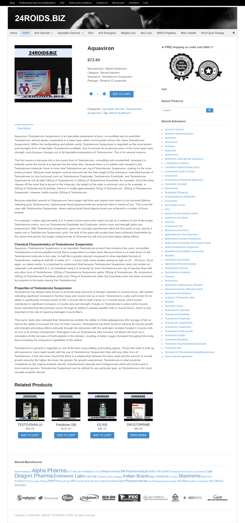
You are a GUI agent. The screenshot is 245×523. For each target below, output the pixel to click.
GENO (110, 477)
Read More (138, 435)
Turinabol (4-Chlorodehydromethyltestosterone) (189, 352)
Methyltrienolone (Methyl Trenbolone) (184, 251)
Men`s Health (188, 33)
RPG (73, 481)
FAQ (62, 3)
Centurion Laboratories (194, 471)
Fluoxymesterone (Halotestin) (180, 196)
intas (152, 476)
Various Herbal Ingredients (179, 356)
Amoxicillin (170, 138)
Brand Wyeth (178, 471)
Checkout (134, 3)
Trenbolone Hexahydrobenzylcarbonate (185, 343)
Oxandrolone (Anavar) (176, 268)
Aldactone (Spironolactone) (179, 133)
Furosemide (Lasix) (175, 205)
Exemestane (171, 188)
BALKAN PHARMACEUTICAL (87, 471)
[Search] (209, 110)
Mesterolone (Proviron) (177, 230)
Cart (145, 3)
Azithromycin (171, 154)
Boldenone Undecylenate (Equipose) (184, 159)
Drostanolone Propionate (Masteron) (184, 180)
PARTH (53, 481)
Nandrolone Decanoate (177, 259)
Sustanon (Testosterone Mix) (179, 297)
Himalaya (118, 477)
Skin (90, 33)
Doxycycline (171, 175)
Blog (12, 3)
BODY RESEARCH (160, 471)
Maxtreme (190, 476)
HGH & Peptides (166, 33)
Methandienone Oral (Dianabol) (181, 234)
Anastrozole (171, 142)
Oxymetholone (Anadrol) (177, 272)
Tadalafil (169, 301)
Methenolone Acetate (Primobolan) (183, 238)
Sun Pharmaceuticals (133, 481)
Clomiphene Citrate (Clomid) (180, 171)
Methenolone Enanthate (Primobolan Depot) (188, 243)
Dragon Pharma (34, 476)
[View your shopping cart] (233, 32)
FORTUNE (91, 476)
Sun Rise (182, 481)
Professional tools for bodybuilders (37, 3)
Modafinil (169, 255)
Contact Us (102, 3)
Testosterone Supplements (179, 322)
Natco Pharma (41, 481)
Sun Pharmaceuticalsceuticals (162, 481)
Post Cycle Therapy (212, 33)
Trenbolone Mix (173, 348)
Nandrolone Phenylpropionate (180, 264)
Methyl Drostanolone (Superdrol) (182, 247)
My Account (118, 3)
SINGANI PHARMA (109, 481)
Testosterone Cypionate (177, 310)
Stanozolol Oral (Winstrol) (178, 293)
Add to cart (122, 94)
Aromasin (170, 146)
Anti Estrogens (107, 33)
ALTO (70, 471)
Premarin (169, 276)
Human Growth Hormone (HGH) (181, 213)
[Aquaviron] (48, 73)
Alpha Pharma (49, 470)
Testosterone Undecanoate (179, 331)
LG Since (174, 477)
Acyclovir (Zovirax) (174, 129)
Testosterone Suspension (178, 327)
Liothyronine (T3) (174, 226)
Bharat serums (110, 471)
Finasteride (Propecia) (176, 192)
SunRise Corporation (198, 481)
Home (13, 33)
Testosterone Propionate (177, 318)
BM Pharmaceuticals (135, 471)
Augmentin (170, 150)
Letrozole (170, 222)
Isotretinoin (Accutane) (176, 217)
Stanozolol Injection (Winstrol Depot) (184, 289)
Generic (102, 476)
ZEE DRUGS (216, 481)
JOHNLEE (162, 476)
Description (24, 128)
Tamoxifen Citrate (174, 306)
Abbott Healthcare (120, 112)
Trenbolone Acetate (175, 335)
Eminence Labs (69, 475)
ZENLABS (20, 485)
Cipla (209, 471)
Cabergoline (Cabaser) (177, 163)
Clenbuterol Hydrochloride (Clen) (182, 167)
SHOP (25, 33)
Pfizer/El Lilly (64, 481)
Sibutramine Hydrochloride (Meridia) (184, 285)
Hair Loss (146, 33)
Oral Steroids (42, 33)
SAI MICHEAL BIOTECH (88, 481)
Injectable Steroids (69, 33)
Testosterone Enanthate (177, 314)
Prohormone (171, 280)
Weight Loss (128, 33)
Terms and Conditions (80, 3)
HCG (167, 209)
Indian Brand (136, 475)
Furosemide (171, 201)
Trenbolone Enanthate (176, 339)
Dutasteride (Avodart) (176, 184)
